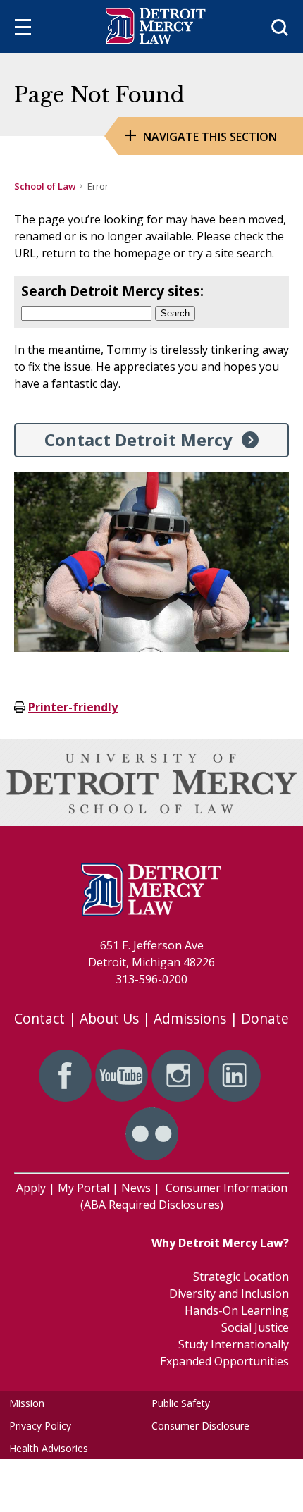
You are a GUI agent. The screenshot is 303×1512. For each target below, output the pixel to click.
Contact (39, 1018)
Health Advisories (48, 1448)
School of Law (44, 186)
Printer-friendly (73, 707)
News (136, 1188)
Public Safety (181, 1403)
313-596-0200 (151, 979)
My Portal (83, 1188)
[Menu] (23, 29)
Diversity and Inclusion (229, 1293)
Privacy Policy (40, 1425)
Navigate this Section (210, 137)
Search (175, 313)
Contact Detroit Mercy (138, 439)
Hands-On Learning (237, 1310)
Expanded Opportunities (224, 1361)
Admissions (190, 1018)
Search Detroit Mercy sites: (112, 290)
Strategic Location (241, 1276)
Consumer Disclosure (200, 1425)
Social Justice (255, 1327)
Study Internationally (233, 1344)
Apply (31, 1188)
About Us (109, 1018)
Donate (265, 1018)
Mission (26, 1403)
